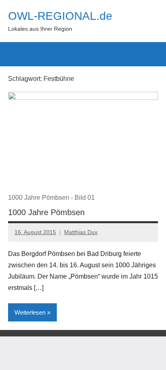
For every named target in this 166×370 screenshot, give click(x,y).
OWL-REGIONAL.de (60, 16)
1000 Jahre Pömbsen (46, 212)
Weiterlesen (30, 312)
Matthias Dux (81, 232)
